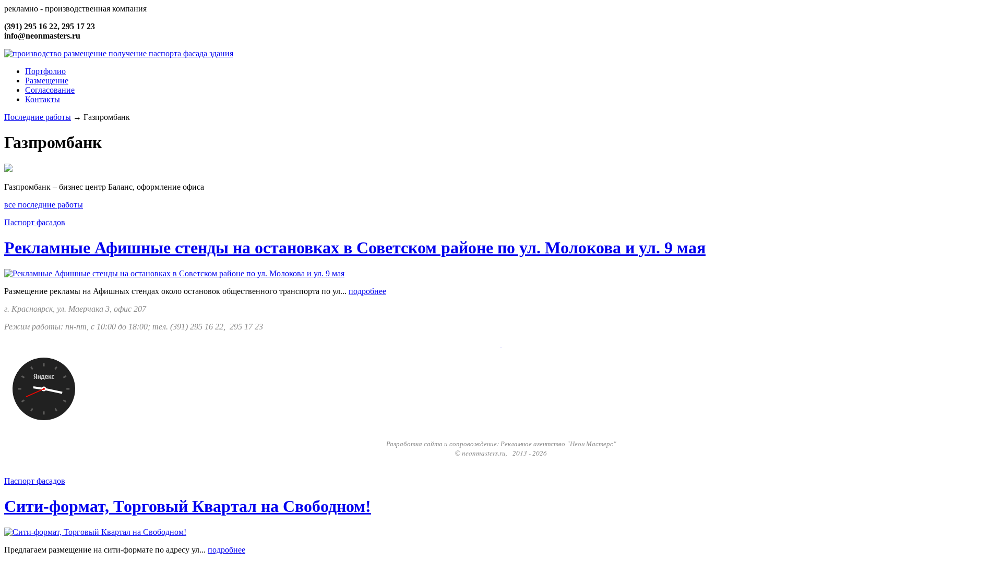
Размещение (46, 80)
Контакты (42, 99)
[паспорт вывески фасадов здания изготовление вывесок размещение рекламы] (118, 53)
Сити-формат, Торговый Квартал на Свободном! (187, 506)
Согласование (50, 89)
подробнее (367, 291)
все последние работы (43, 204)
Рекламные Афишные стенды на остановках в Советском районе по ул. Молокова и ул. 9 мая (355, 247)
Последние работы (37, 117)
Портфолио (45, 71)
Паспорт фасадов (34, 222)
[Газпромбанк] (8, 169)
